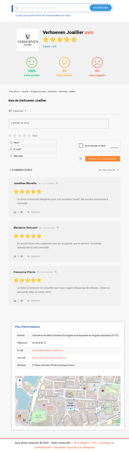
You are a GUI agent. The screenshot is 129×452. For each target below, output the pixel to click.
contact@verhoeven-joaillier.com (48, 350)
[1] (10, 135)
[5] (29, 135)
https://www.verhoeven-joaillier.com (49, 357)
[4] (24, 135)
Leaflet (117, 424)
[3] (19, 135)
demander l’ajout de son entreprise (74, 447)
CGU (94, 442)
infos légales (81, 442)
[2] (15, 135)
